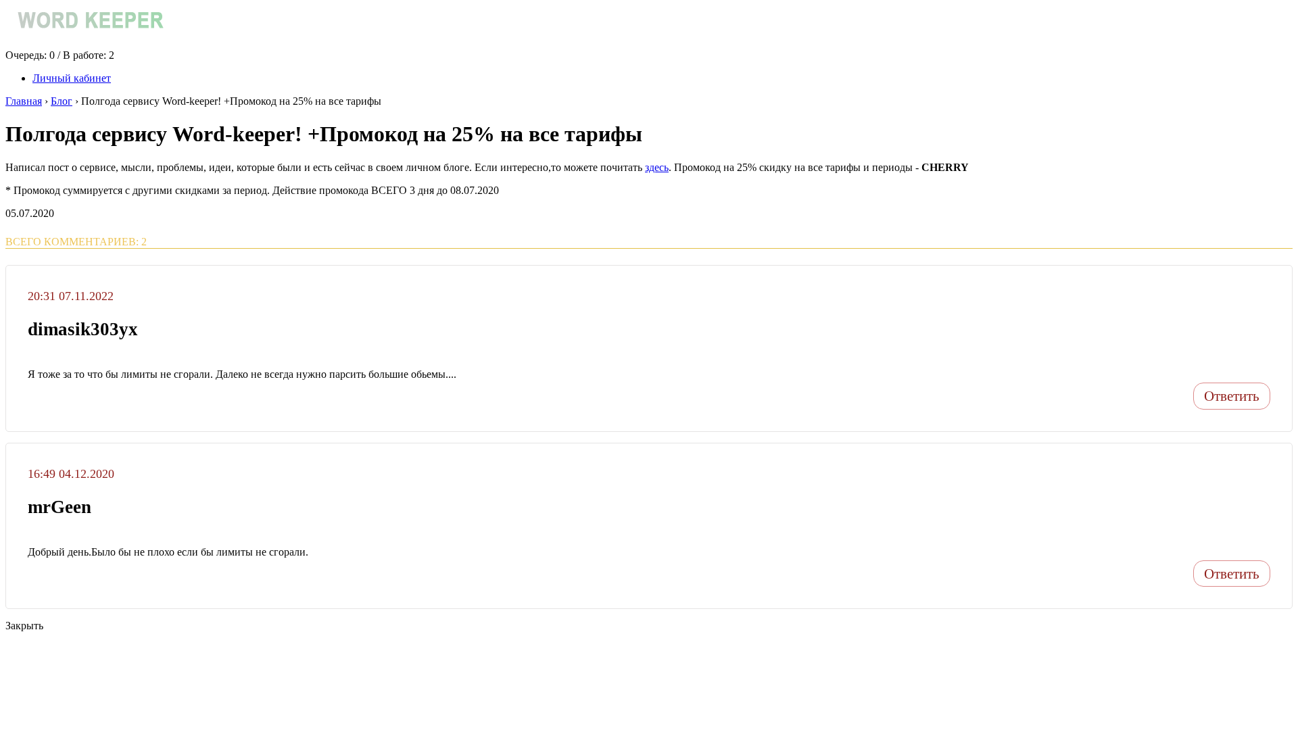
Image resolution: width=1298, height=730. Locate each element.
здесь (657, 167)
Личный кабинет (71, 78)
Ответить (1231, 396)
